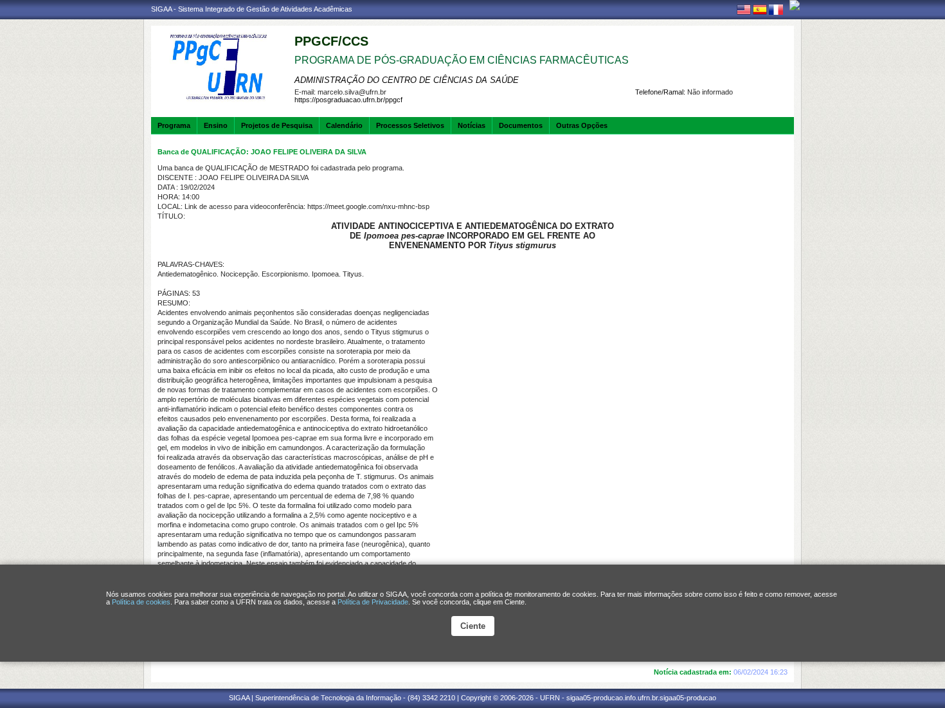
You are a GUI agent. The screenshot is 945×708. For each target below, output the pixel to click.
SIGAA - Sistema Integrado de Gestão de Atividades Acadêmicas (251, 9)
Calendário (344, 125)
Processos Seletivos (410, 125)
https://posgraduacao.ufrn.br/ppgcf (348, 100)
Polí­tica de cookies (141, 602)
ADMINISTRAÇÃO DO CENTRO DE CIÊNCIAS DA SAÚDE (406, 80)
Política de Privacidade (373, 602)
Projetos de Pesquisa (276, 125)
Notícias (471, 125)
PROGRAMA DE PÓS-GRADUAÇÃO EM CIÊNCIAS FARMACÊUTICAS (461, 60)
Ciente (472, 626)
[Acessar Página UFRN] (794, 5)
